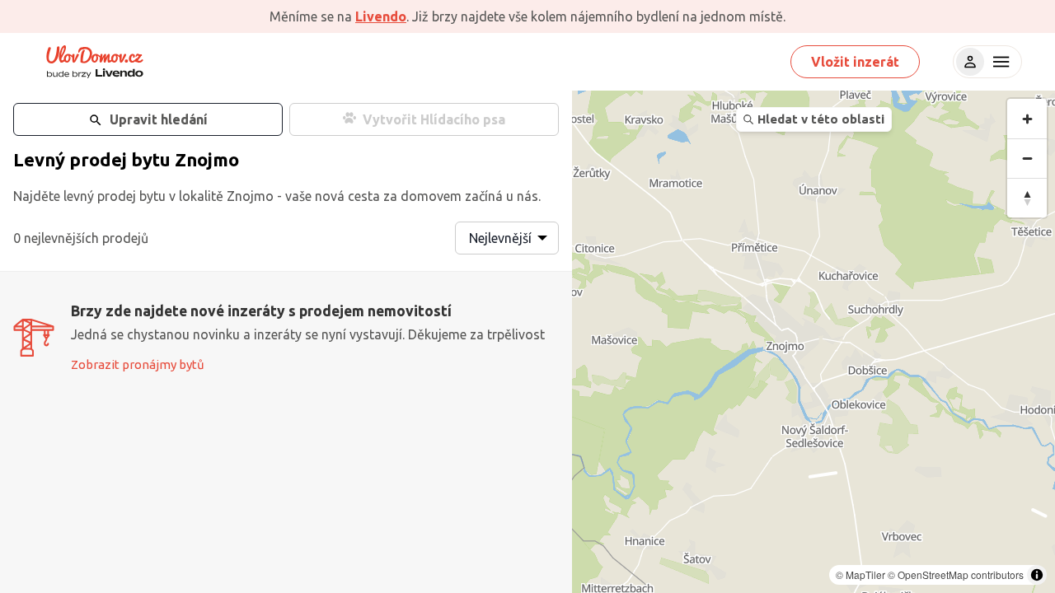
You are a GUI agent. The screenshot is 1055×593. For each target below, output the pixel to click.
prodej (98, 159)
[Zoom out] (1027, 158)
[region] (813, 342)
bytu (151, 159)
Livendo (380, 16)
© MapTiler (860, 574)
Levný (39, 159)
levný (78, 196)
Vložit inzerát (855, 61)
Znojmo (207, 159)
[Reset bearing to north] (1027, 197)
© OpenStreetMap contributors (956, 574)
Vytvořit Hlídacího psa (434, 119)
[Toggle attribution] (1037, 575)
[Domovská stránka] (95, 61)
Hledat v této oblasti (820, 119)
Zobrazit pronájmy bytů (137, 364)
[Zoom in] (1027, 118)
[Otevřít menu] (999, 61)
